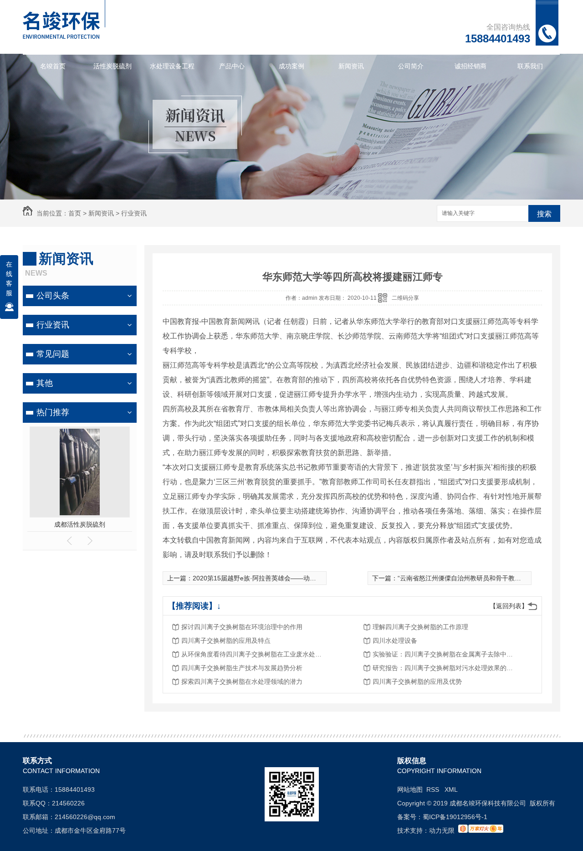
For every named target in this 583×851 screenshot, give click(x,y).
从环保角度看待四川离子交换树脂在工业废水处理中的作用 (254, 654)
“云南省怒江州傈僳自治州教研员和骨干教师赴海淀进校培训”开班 (489, 578)
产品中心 (232, 66)
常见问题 (52, 354)
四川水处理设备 (395, 640)
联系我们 (530, 66)
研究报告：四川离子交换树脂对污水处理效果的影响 (445, 668)
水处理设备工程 (172, 66)
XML (451, 789)
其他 (44, 383)
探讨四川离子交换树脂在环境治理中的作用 (241, 627)
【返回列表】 (509, 606)
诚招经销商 (470, 66)
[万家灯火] (480, 830)
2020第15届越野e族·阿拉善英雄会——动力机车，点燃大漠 (277, 578)
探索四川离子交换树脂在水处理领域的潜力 (241, 681)
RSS (433, 789)
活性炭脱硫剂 (112, 66)
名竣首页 (53, 66)
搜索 (544, 214)
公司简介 (411, 66)
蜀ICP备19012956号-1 (455, 816)
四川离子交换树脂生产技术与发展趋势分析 (241, 668)
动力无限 (442, 830)
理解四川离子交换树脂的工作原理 (420, 627)
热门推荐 (52, 412)
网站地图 (410, 789)
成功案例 (291, 66)
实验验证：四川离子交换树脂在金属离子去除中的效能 (445, 654)
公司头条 (52, 295)
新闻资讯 (351, 66)
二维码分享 (405, 298)
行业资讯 (134, 213)
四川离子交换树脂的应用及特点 (226, 640)
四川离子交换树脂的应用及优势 (417, 681)
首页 (74, 213)
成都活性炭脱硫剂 (79, 524)
